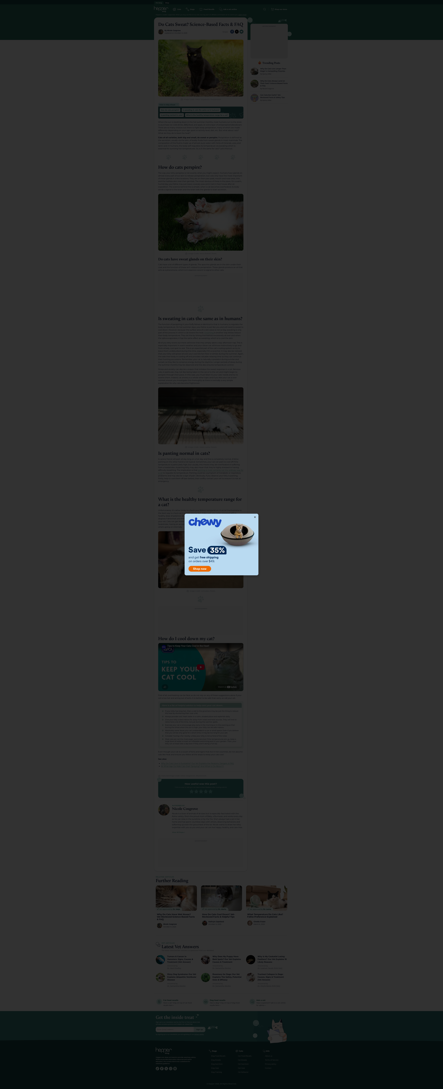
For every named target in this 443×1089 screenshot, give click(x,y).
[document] (221, 544)
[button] (255, 517)
